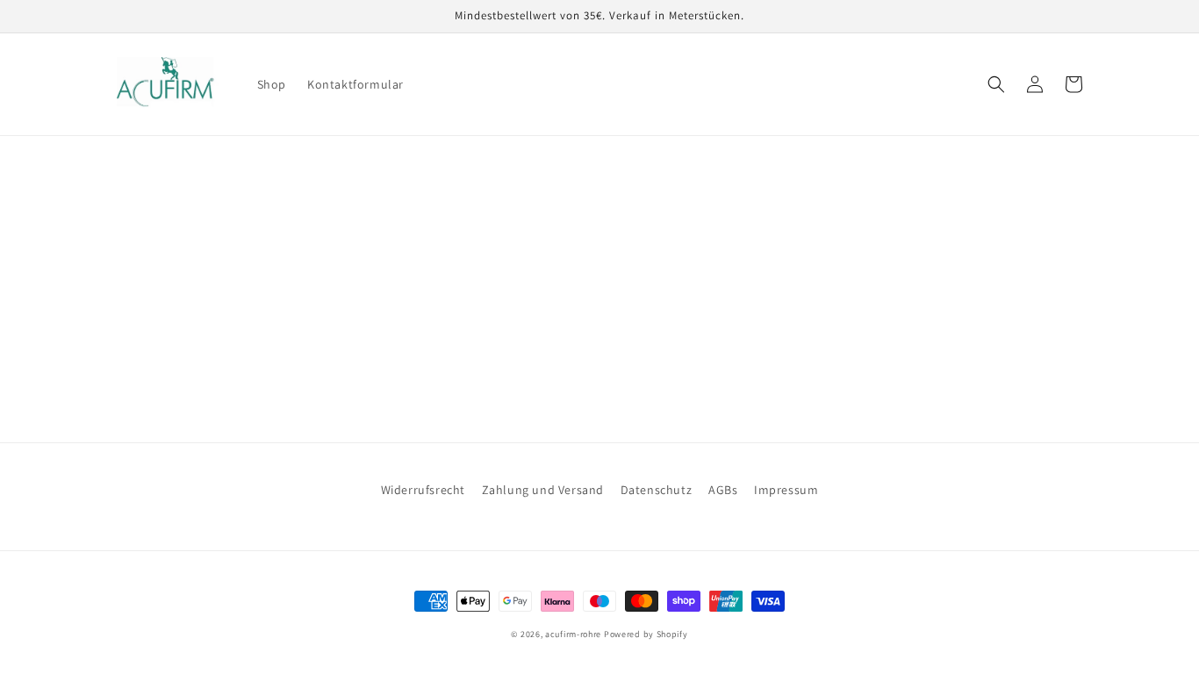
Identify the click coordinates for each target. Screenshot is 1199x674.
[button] (996, 84)
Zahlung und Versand (543, 490)
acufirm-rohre (573, 634)
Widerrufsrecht (423, 490)
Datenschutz (657, 490)
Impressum (786, 490)
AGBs (722, 490)
